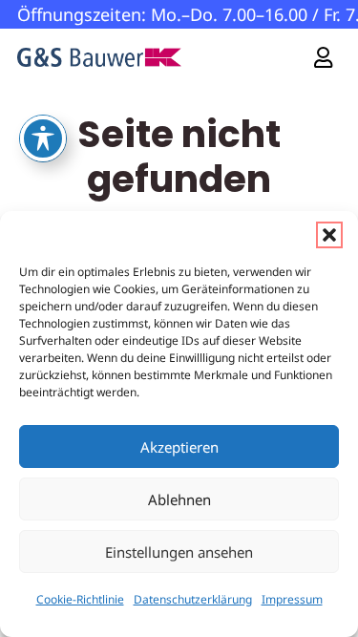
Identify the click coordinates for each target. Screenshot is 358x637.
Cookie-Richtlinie (80, 599)
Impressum (292, 599)
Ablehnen (179, 499)
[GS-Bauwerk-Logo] (99, 57)
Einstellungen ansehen (179, 552)
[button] (329, 234)
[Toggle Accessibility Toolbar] (43, 138)
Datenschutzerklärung (193, 599)
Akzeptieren (179, 447)
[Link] (323, 57)
